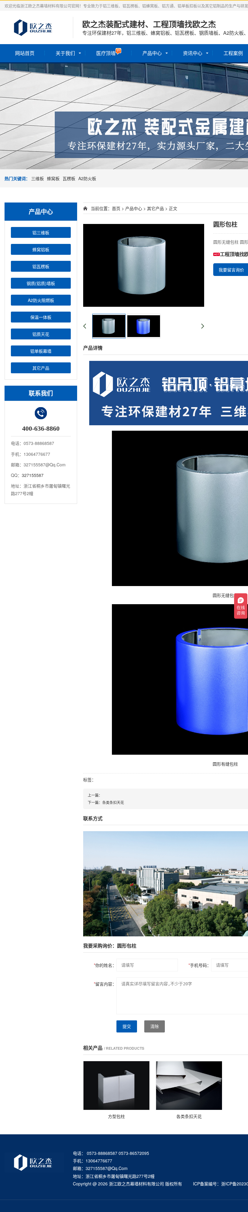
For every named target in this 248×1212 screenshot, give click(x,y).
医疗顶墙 (106, 53)
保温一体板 (40, 317)
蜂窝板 (53, 178)
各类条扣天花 (113, 802)
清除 (154, 1026)
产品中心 (152, 53)
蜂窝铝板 (40, 249)
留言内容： (105, 984)
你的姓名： (105, 965)
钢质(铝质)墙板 (41, 283)
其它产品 (40, 368)
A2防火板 (87, 178)
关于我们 (65, 53)
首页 (116, 208)
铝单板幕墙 (40, 351)
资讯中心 (192, 53)
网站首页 (24, 53)
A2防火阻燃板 (41, 300)
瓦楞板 (69, 178)
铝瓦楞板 (40, 266)
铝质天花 (40, 334)
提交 (126, 1026)
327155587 (33, 475)
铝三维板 (40, 232)
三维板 (37, 178)
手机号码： (199, 965)
